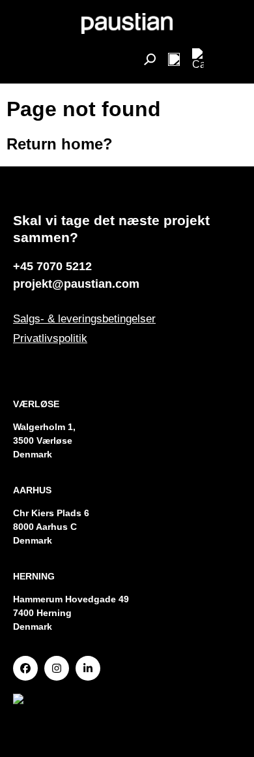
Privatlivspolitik (50, 338)
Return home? (60, 144)
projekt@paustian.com (76, 283)
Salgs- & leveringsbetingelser (84, 319)
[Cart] (198, 59)
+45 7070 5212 (52, 266)
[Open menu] (174, 59)
